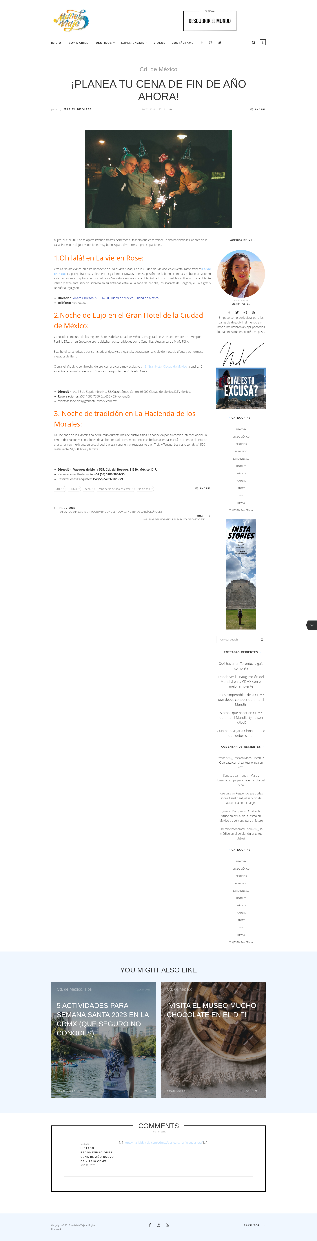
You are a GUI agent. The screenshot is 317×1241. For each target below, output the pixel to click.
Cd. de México (158, 69)
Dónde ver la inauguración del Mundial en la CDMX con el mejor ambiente (241, 681)
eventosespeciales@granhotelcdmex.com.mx (87, 401)
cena (87, 489)
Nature (241, 480)
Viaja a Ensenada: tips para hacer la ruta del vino (241, 780)
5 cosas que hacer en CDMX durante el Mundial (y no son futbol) (241, 717)
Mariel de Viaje (78, 109)
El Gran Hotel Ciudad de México (166, 366)
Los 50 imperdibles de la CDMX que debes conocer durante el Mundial (241, 699)
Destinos (104, 42)
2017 (59, 489)
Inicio (56, 42)
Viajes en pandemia (241, 510)
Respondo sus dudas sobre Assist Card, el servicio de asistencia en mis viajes (242, 798)
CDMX (73, 489)
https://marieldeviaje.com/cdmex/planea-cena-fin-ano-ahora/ (163, 1143)
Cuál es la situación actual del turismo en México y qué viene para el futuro (241, 816)
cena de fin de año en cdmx (114, 489)
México (241, 473)
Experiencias (132, 42)
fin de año (144, 489)
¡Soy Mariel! (79, 42)
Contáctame (183, 42)
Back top (252, 1225)
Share (259, 109)
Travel (241, 502)
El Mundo (241, 451)
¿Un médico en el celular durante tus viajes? (241, 833)
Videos (159, 42)
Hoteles (241, 466)
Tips (241, 495)
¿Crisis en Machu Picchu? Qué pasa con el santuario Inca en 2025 (241, 762)
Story (241, 488)
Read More (66, 1091)
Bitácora (241, 429)
